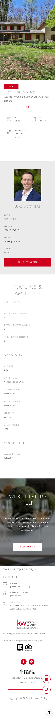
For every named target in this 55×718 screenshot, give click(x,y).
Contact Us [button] (27, 547)
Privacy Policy (39, 698)
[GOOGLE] (31, 662)
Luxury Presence (27, 682)
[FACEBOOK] (24, 662)
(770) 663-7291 (38, 633)
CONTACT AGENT (27, 262)
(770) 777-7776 (12, 230)
